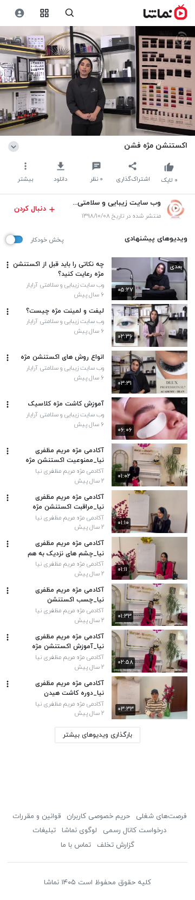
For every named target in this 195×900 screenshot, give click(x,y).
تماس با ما (76, 845)
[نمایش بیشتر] (15, 145)
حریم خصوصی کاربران (98, 816)
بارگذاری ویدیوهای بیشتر (97, 735)
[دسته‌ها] (44, 13)
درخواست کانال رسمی (134, 830)
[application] (97, 81)
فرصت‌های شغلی (161, 816)
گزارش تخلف (115, 845)
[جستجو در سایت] (69, 13)
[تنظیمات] (19, 13)
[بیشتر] (7, 264)
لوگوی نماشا (79, 830)
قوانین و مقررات (36, 816)
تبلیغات (44, 830)
